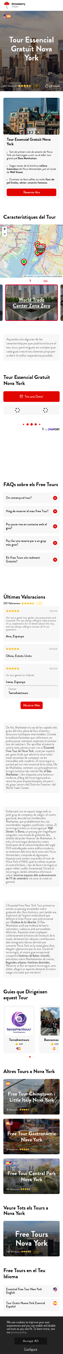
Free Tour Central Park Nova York (31, 1176)
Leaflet (29, 276)
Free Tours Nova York (31, 1239)
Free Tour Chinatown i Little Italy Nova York (31, 1097)
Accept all (31, 1340)
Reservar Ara (31, 192)
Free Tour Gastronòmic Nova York (31, 1137)
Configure (30, 1349)
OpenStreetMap (43, 276)
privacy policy (18, 1332)
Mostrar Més (31, 705)
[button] (25, 132)
